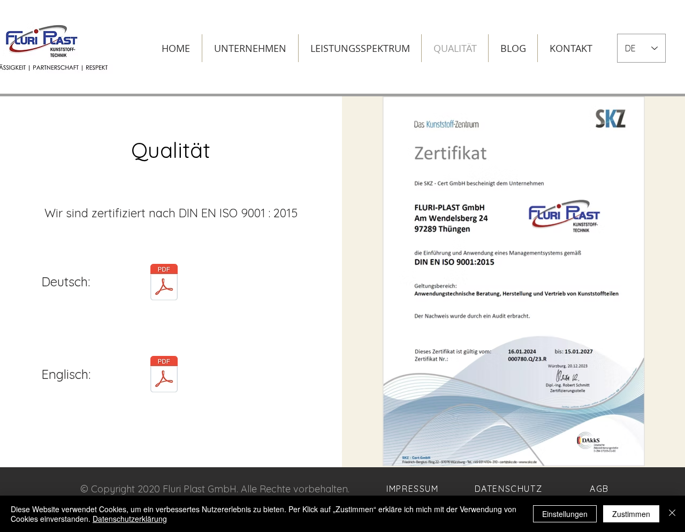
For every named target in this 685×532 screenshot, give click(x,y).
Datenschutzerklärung (130, 518)
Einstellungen (565, 513)
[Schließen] (672, 513)
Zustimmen (631, 513)
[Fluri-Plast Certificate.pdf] (164, 375)
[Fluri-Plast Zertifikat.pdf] (164, 283)
